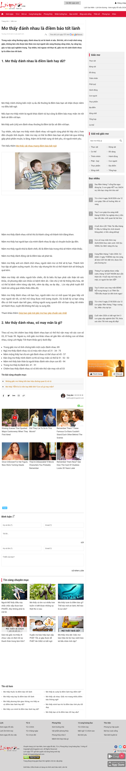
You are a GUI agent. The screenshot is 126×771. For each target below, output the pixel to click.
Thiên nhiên (93, 78)
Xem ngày (9, 14)
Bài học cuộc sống (111, 731)
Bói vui (24, 14)
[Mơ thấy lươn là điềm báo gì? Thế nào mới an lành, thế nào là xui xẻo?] (71, 592)
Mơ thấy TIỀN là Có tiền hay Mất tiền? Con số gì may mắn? (30, 387)
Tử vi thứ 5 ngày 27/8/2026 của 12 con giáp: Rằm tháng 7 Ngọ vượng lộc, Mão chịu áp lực (108, 305)
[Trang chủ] (2, 14)
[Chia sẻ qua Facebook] (3, 396)
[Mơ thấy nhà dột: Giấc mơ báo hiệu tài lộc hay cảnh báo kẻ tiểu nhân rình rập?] (71, 624)
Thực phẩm (93, 102)
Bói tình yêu (82, 735)
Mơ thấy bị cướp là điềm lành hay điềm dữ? (63, 692)
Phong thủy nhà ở (58, 735)
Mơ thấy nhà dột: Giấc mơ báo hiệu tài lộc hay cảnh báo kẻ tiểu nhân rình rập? (71, 638)
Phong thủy (48, 14)
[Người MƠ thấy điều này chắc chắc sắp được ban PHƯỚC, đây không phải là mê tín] (14, 592)
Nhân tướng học (61, 14)
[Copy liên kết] (24, 396)
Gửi (82, 542)
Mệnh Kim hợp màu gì (60, 739)
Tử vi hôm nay (83, 727)
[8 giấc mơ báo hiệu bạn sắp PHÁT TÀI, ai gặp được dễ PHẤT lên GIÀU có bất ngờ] (42, 624)
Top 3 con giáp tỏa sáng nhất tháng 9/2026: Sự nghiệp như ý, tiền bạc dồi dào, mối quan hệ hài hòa (109, 215)
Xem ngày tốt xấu (6, 727)
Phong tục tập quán (111, 727)
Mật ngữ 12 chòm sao (86, 731)
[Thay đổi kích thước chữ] (46, 34)
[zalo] (14, 396)
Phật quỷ (92, 84)
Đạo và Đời (73, 14)
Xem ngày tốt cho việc (8, 735)
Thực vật (92, 61)
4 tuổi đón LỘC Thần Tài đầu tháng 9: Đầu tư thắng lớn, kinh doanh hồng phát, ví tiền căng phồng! (109, 229)
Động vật (92, 67)
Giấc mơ (13, 21)
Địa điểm (92, 107)
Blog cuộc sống (85, 14)
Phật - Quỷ (95, 161)
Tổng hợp (92, 119)
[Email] (19, 396)
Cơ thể (91, 125)
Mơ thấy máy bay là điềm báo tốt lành (18, 697)
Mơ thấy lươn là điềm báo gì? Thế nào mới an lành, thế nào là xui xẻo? (70, 605)
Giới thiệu (26, 767)
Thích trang (97, 374)
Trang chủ (4, 21)
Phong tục (106, 14)
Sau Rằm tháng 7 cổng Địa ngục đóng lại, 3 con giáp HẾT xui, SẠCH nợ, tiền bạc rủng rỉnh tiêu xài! (109, 187)
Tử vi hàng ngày (32, 731)
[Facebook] (115, 748)
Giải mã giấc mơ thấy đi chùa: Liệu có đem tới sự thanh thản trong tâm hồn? (13, 638)
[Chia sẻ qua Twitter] (9, 396)
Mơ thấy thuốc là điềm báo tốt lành (17, 692)
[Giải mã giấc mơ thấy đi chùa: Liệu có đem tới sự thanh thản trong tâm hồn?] (14, 624)
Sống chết (93, 113)
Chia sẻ (118, 374)
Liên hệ (64, 767)
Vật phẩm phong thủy (60, 731)
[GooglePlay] (117, 759)
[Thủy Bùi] (63, 396)
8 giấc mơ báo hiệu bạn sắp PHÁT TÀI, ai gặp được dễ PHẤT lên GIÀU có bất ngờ (42, 638)
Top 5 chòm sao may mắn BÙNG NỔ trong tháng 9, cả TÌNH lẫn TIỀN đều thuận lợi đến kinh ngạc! (108, 291)
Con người (93, 96)
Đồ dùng (92, 73)
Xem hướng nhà (58, 727)
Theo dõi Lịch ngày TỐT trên (60, 34)
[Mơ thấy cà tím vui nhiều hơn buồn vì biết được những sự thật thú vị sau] (42, 592)
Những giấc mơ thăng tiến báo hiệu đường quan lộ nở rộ (28, 381)
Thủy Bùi (70, 395)
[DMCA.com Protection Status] (31, 758)
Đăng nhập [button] (121, 3)
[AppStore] (117, 766)
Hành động (93, 90)
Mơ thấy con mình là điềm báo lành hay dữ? (21, 709)
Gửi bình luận (78, 571)
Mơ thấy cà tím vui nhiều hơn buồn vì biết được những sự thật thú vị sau (42, 605)
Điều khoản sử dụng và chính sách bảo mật (46, 767)
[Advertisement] (37, 80)
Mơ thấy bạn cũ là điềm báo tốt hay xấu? (62, 712)
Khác (114, 14)
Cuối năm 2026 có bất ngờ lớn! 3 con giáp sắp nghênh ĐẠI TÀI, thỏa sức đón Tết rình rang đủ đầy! (109, 318)
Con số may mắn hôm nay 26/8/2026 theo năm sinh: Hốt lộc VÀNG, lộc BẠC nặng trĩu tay (108, 243)
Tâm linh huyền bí (110, 735)
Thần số (97, 14)
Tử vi (17, 14)
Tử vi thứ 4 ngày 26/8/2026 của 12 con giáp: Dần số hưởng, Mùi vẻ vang (108, 201)
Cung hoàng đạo (35, 14)
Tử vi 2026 (30, 727)
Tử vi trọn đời (31, 735)
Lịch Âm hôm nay (6, 731)
